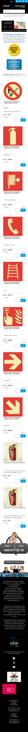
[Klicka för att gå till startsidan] (9, 692)
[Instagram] (14, 663)
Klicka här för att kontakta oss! (14, 562)
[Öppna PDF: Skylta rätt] (14, 64)
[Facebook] (14, 659)
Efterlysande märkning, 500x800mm (14, 508)
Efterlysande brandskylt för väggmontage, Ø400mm (12, 102)
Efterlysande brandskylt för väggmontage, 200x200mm (12, 147)
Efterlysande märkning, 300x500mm (14, 463)
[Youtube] (14, 668)
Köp (23, 120)
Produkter (8, 15)
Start (4, 15)
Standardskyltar (14, 15)
